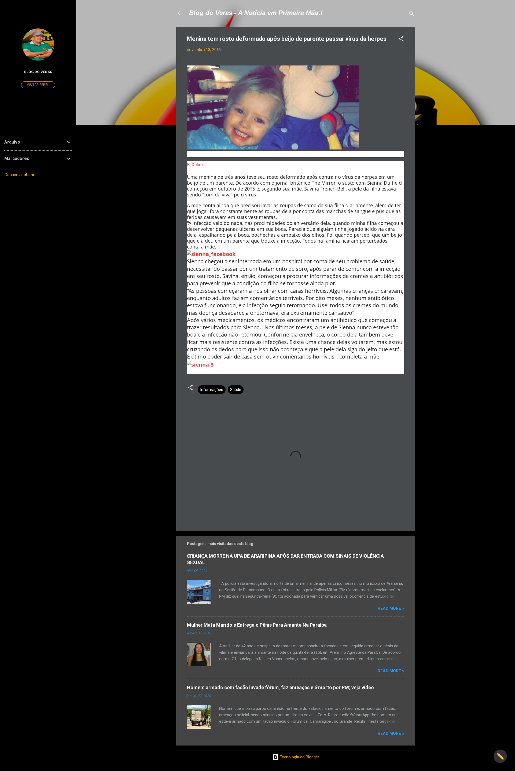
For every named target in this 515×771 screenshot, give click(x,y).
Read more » (391, 608)
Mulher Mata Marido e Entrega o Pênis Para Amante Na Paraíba (257, 625)
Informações (211, 389)
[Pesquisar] (412, 14)
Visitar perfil (38, 85)
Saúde (235, 389)
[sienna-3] (200, 364)
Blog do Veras (38, 72)
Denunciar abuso (19, 174)
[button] (401, 39)
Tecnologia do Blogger (299, 757)
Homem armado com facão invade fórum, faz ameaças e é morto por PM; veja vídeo (280, 687)
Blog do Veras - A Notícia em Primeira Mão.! (256, 12)
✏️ (500, 756)
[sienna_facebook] (211, 253)
